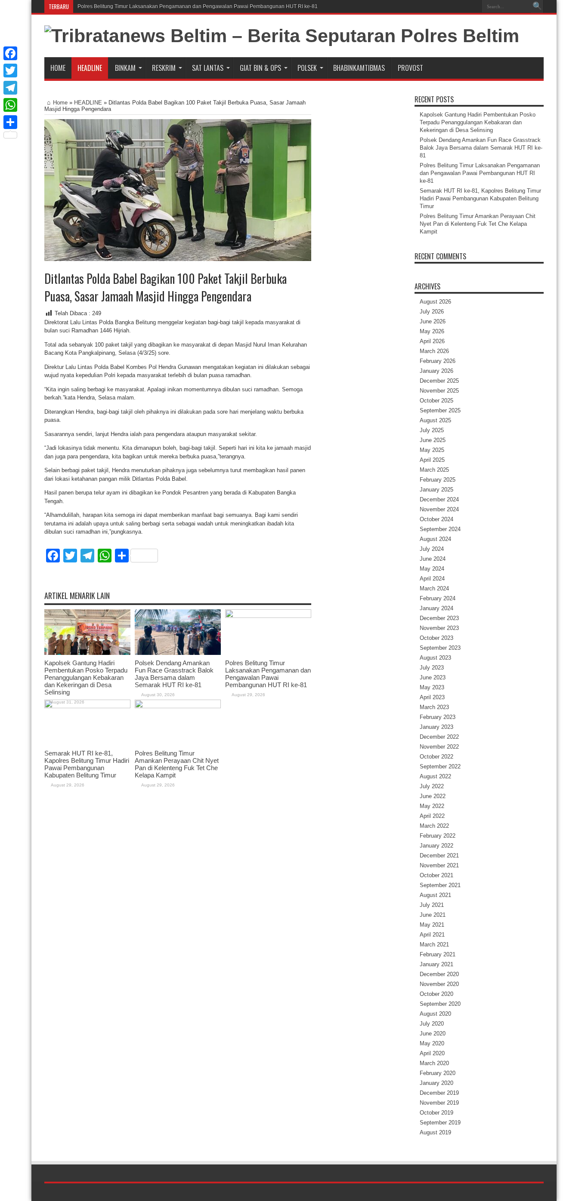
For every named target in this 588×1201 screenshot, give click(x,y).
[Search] (537, 6)
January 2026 (436, 371)
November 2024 (439, 509)
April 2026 (432, 341)
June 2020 (433, 1033)
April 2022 (432, 816)
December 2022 (439, 737)
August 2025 (435, 420)
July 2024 (432, 549)
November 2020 (439, 984)
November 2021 (439, 865)
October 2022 (436, 756)
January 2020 (436, 1083)
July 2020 (432, 1023)
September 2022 (440, 766)
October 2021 (436, 875)
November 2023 (439, 628)
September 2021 (440, 885)
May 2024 (432, 568)
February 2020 (437, 1073)
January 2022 (436, 845)
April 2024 (432, 578)
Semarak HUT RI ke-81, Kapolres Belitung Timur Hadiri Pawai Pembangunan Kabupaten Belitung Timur (86, 764)
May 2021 (432, 924)
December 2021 (439, 855)
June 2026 (433, 321)
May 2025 (432, 450)
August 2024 (435, 539)
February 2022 (437, 835)
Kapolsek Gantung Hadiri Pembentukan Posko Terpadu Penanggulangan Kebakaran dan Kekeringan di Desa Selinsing (85, 677)
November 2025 (439, 390)
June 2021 (433, 915)
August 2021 (435, 895)
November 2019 (439, 1103)
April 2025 (432, 460)
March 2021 (434, 944)
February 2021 (437, 954)
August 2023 (435, 657)
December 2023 (439, 618)
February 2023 (437, 717)
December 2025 (439, 381)
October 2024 (436, 519)
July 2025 (432, 430)
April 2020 (432, 1053)
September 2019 (440, 1122)
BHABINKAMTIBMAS (359, 68)
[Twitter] (10, 70)
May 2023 (432, 687)
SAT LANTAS (207, 68)
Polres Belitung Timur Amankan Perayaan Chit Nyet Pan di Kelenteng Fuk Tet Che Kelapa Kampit (177, 764)
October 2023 (436, 638)
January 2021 (436, 964)
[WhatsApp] (10, 105)
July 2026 (432, 311)
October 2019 (436, 1112)
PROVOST (410, 68)
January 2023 (436, 727)
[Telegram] (10, 87)
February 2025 (437, 479)
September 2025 (440, 410)
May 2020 (432, 1043)
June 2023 (433, 677)
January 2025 (436, 489)
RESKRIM (164, 68)
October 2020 (436, 994)
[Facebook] (10, 53)
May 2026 (432, 331)
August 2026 (435, 301)
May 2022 (432, 806)
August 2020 (435, 1014)
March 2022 (434, 826)
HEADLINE (89, 68)
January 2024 (436, 608)
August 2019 (435, 1132)
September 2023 (440, 648)
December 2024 (439, 499)
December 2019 (439, 1093)
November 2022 (439, 746)
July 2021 (432, 905)
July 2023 (432, 667)
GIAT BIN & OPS (260, 68)
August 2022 (435, 776)
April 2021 (432, 934)
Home (57, 68)
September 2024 (440, 529)
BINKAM (125, 68)
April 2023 (432, 697)
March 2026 (434, 351)
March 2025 (434, 470)
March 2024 (434, 588)
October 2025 (436, 400)
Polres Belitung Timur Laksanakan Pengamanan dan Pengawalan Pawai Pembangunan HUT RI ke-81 (197, 6)
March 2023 (434, 707)
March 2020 (434, 1063)
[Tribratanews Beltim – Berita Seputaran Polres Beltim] (281, 35)
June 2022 (433, 796)
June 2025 (433, 440)
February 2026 (437, 361)
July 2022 (432, 786)
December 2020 (439, 974)
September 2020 (440, 1004)
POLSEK (307, 68)
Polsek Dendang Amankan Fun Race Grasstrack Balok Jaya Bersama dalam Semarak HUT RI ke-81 (174, 673)
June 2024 (433, 559)
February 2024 (437, 598)
